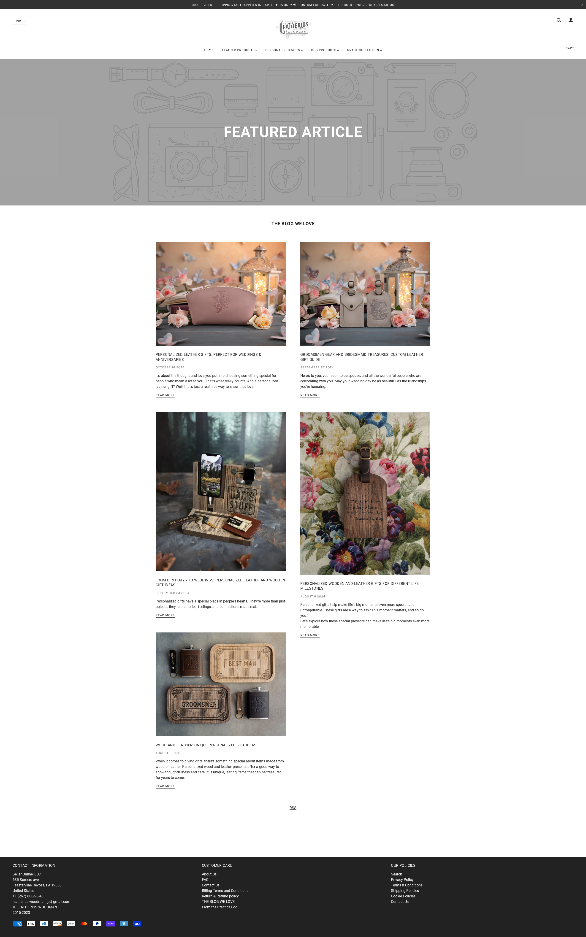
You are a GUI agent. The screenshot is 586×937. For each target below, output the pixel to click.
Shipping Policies (405, 890)
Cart (570, 48)
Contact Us (211, 885)
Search (396, 874)
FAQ (205, 880)
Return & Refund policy (220, 896)
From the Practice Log (219, 907)
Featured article (293, 132)
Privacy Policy (402, 880)
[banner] (293, 28)
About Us (209, 874)
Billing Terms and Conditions (225, 890)
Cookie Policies (403, 896)
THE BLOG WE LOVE (293, 223)
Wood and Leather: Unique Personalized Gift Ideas (206, 745)
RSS (293, 808)
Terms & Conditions (407, 885)
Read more (165, 395)
